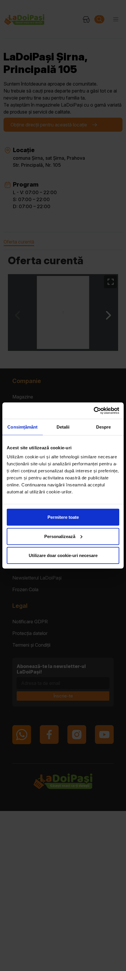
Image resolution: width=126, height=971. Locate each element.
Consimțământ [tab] (22, 426)
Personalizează (59, 536)
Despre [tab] (103, 426)
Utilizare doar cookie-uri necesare (63, 555)
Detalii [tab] (63, 426)
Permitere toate (63, 517)
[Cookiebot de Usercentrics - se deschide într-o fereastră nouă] (93, 411)
